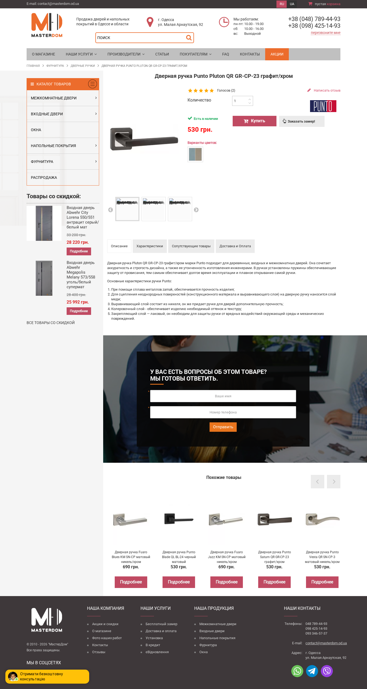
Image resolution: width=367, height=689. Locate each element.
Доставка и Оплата (235, 246)
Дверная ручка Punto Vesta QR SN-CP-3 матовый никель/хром (322, 557)
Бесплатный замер (161, 624)
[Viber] (327, 671)
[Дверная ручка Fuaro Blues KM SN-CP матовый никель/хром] (131, 519)
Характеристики (149, 246)
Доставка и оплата (161, 631)
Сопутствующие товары (191, 246)
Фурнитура (208, 645)
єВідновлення (157, 652)
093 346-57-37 (316, 633)
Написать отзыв (326, 90)
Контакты (100, 645)
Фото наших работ (107, 638)
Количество (199, 100)
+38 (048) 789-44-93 (314, 19)
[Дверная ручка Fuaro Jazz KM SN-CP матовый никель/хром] (227, 519)
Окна (203, 652)
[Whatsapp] (297, 671)
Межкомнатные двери (217, 624)
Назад (110, 210)
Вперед (196, 210)
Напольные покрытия (217, 638)
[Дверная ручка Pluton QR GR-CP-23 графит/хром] (127, 209)
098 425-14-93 (316, 629)
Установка (154, 638)
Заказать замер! (301, 121)
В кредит (153, 645)
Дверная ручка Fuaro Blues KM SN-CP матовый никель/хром (131, 557)
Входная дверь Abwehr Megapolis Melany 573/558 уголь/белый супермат (81, 274)
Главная (33, 66)
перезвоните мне (325, 32)
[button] (81, 54)
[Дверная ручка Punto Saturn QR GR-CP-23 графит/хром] (274, 519)
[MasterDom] (47, 25)
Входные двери (212, 631)
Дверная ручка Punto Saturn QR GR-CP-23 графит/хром (274, 557)
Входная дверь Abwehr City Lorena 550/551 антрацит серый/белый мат (83, 217)
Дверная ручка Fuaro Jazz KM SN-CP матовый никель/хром (227, 557)
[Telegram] (312, 671)
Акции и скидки (105, 624)
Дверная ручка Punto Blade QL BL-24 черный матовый (179, 557)
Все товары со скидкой (51, 323)
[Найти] (190, 36)
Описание (119, 246)
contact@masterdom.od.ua (58, 4)
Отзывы (98, 652)
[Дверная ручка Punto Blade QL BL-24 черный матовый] (179, 519)
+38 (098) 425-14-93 (314, 25)
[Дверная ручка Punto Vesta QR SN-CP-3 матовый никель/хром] (322, 519)
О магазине (101, 631)
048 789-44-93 (316, 624)
